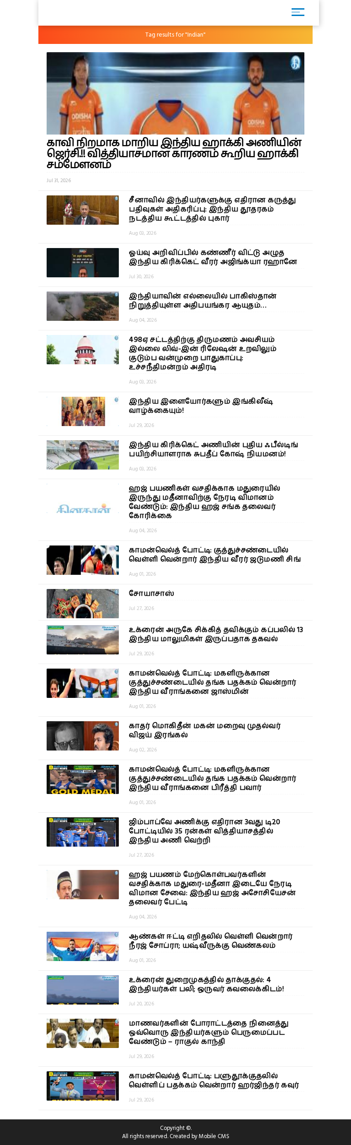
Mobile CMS (214, 1136)
